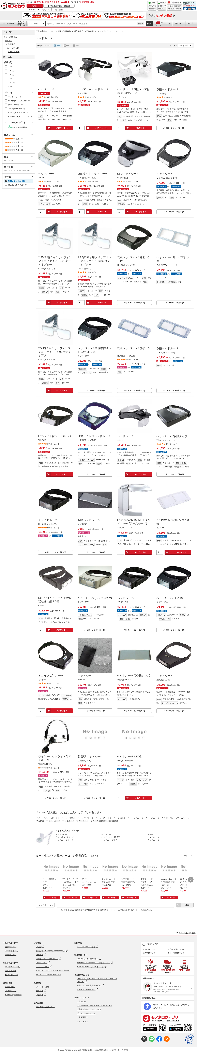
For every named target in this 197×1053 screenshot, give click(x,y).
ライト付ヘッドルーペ (65, 837)
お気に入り (191, 23)
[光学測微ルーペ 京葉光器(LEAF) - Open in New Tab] (130, 869)
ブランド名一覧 (11, 951)
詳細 (139, 23)
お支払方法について (176, 949)
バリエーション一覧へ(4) (173, 128)
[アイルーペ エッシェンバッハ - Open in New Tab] (90, 869)
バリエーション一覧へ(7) (134, 390)
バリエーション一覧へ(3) (173, 474)
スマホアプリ (10, 991)
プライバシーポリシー (86, 1013)
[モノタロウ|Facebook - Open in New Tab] (159, 1041)
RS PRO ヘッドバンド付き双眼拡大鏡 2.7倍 (55, 599)
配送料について (149, 953)
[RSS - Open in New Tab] (167, 1041)
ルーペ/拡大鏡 (103, 31)
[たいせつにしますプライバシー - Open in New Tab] (189, 1039)
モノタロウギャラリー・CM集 (48, 974)
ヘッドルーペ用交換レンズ (133, 675)
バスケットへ (61, 128)
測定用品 (77, 31)
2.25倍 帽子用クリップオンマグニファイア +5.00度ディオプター (55, 261)
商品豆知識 (10, 987)
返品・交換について (176, 953)
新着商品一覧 (10, 955)
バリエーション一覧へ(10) (174, 390)
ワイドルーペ (153, 840)
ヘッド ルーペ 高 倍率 (111, 837)
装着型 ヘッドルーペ (90, 756)
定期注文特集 (10, 971)
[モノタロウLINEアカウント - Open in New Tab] (152, 1041)
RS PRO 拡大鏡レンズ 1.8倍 (172, 522)
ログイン (35, 6)
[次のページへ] (191, 880)
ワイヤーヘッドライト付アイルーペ (54, 758)
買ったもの (179, 23)
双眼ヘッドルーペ (167, 89)
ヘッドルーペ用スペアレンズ (172, 259)
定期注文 (46, 10)
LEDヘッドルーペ (128, 173)
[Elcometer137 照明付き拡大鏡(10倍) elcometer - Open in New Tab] (169, 869)
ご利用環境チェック (85, 1017)
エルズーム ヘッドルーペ (93, 89)
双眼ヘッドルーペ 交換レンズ (134, 350)
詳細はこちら (146, 910)
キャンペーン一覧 (12, 967)
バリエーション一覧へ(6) (95, 711)
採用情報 (37, 983)
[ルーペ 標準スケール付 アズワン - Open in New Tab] (51, 869)
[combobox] (91, 23)
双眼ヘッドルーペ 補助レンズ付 (134, 259)
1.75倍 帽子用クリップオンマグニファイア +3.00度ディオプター (94, 261)
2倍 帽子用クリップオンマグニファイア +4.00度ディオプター (54, 352)
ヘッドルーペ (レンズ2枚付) (95, 597)
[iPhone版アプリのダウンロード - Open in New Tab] (154, 1028)
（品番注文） (21, 23)
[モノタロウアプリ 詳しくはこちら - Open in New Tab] (167, 1018)
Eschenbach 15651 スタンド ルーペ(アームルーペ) (133, 522)
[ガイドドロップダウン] (174, 8)
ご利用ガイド (152, 944)
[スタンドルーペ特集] (44, 845)
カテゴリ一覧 (10, 947)
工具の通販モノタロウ (45, 31)
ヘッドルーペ (34, 23)
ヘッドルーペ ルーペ (64, 840)
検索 (149, 23)
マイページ (31, 10)
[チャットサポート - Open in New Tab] (161, 6)
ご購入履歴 (58, 10)
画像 (58, 45)
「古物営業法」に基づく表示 (89, 1009)
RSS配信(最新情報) (13, 994)
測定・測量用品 (64, 31)
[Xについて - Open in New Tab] (144, 1041)
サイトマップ (82, 1021)
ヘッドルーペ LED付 (129, 756)
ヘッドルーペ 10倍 (109, 840)
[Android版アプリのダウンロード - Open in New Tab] (181, 1028)
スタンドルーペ (62, 834)
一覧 (68, 45)
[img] (14, 6)
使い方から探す (11, 975)
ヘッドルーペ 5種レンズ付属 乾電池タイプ (133, 91)
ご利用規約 (81, 1001)
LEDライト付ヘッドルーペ (54, 436)
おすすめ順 (183, 45)
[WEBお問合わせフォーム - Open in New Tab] (152, 6)
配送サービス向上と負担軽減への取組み (53, 970)
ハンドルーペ (153, 837)
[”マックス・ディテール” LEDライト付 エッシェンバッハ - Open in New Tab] (71, 869)
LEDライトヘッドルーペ (93, 173)
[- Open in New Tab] (150, 966)
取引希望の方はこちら (45, 1007)
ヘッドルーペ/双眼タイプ (171, 436)
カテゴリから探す (8, 23)
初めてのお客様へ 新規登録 (60, 6)
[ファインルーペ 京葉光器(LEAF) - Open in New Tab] (110, 869)
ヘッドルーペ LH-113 (169, 598)
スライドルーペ (47, 520)
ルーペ (150, 834)
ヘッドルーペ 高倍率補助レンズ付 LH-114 (94, 350)
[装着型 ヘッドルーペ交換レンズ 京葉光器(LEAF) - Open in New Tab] (149, 869)
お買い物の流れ (149, 949)
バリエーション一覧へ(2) (95, 630)
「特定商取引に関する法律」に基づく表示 (94, 1005)
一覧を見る (93, 856)
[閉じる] (115, 43)
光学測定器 (89, 31)
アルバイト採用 (42, 987)
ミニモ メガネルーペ (51, 675)
